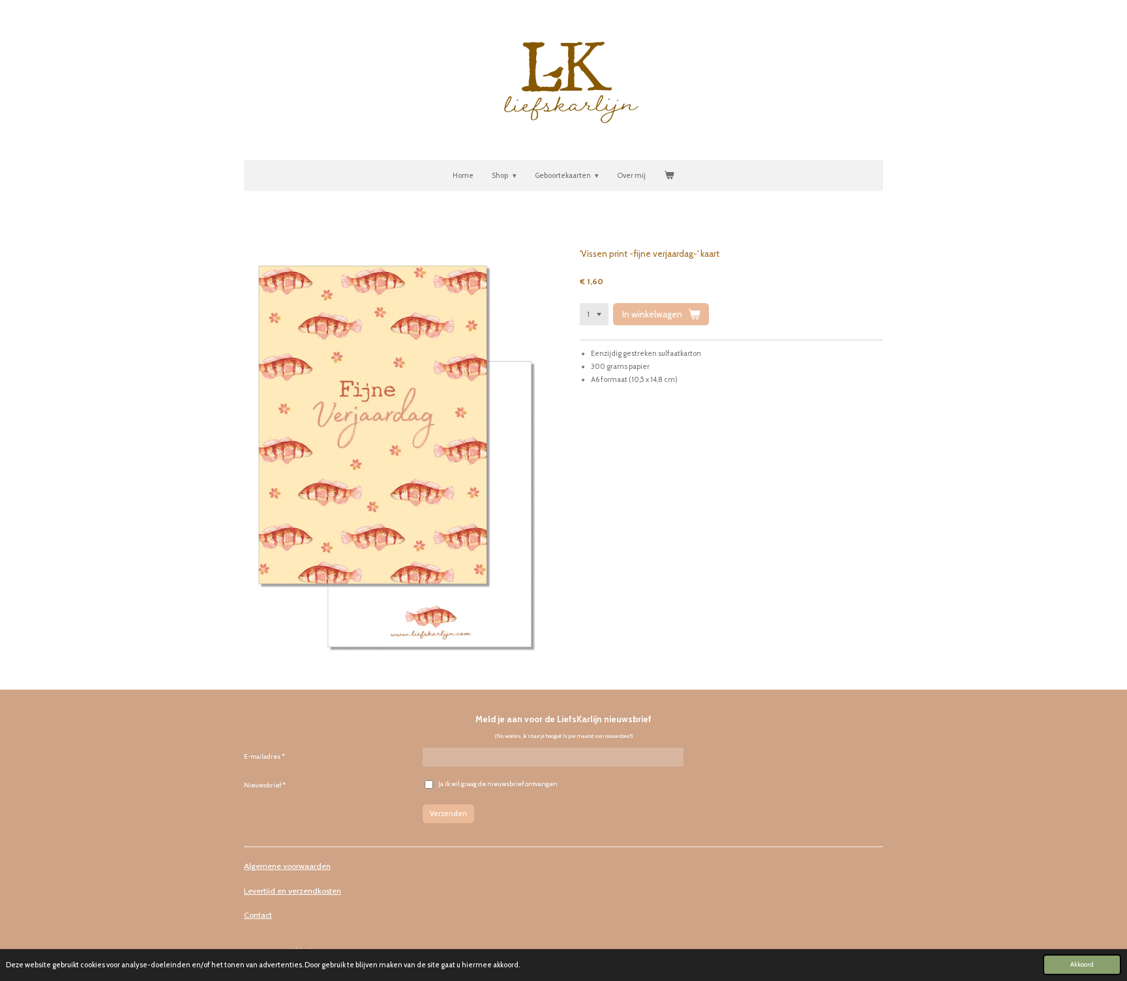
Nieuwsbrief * (265, 785)
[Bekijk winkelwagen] (669, 176)
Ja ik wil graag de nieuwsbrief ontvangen (498, 784)
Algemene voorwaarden (287, 866)
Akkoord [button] (1082, 964)
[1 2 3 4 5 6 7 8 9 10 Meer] (594, 314)
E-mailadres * (264, 756)
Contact (258, 915)
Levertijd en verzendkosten (292, 891)
